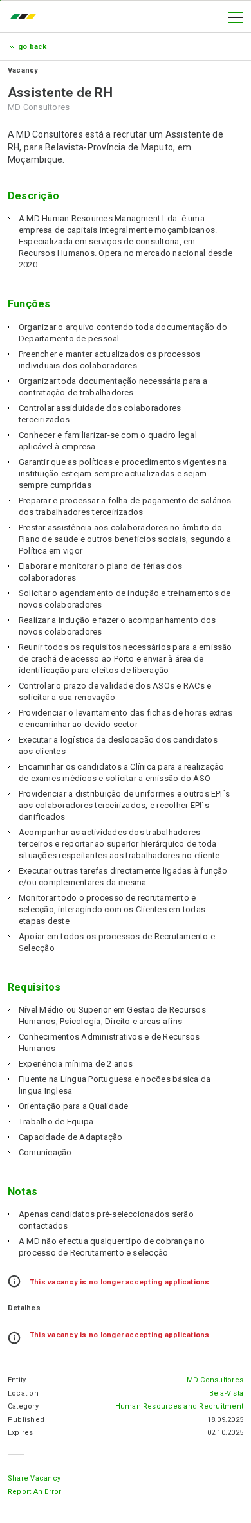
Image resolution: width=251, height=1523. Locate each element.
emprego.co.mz (26, 17)
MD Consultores (215, 1380)
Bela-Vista (226, 1393)
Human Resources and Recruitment (179, 1406)
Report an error (35, 1492)
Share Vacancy (34, 1478)
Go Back (32, 46)
